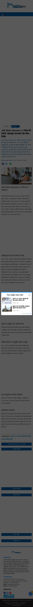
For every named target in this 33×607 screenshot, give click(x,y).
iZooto (29, 313)
